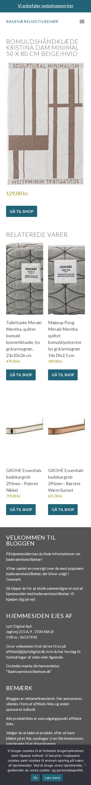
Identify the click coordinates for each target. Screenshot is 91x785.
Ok (35, 778)
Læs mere (52, 778)
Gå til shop (21, 211)
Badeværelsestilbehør (32, 21)
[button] (82, 22)
